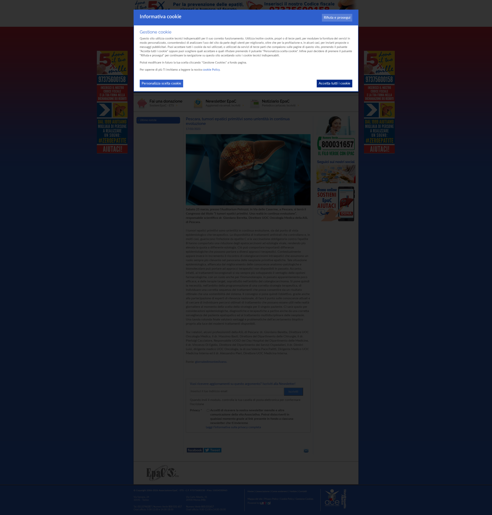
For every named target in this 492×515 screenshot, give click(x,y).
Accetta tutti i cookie (334, 83)
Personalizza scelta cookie (161, 83)
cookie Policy (211, 69)
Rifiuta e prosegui (337, 17)
